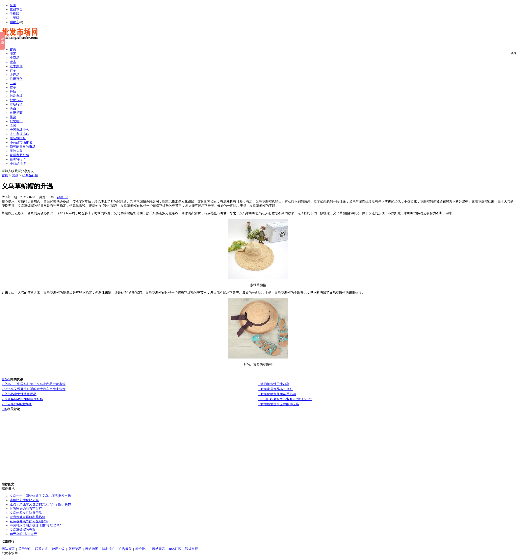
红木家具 (16, 66)
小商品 (14, 57)
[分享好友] (26, 171)
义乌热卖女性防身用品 (26, 512)
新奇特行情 (18, 159)
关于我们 (24, 549)
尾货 (13, 117)
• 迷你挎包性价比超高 (273, 384)
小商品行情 (18, 163)
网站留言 (158, 549)
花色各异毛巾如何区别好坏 (29, 521)
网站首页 (8, 549)
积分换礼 (141, 549)
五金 (13, 83)
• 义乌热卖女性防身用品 (19, 394)
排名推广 (108, 549)
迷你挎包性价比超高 (24, 500)
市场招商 (16, 112)
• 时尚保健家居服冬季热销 (277, 394)
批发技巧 (16, 100)
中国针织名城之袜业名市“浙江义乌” (35, 525)
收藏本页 (16, 9)
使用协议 (58, 549)
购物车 (14, 22)
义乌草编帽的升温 (22, 529)
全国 (13, 125)
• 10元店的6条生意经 (17, 404)
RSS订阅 (175, 549)
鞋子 (13, 70)
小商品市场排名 (21, 142)
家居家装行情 (19, 155)
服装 (13, 53)
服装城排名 (18, 138)
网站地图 (91, 549)
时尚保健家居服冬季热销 (27, 517)
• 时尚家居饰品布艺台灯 (275, 389)
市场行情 (16, 104)
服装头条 (16, 151)
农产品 (14, 74)
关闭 (513, 53)
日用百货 (16, 79)
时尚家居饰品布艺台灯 (26, 508)
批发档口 (16, 121)
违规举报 (191, 549)
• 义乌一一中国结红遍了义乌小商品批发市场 (34, 384)
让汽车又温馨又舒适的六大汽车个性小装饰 (40, 504)
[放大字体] (3, 196)
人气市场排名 (19, 134)
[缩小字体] (8, 196)
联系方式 (41, 549)
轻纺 (13, 91)
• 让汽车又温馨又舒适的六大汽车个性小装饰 (34, 389)
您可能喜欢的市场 (22, 146)
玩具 (13, 62)
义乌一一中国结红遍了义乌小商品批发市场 (40, 496)
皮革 (13, 87)
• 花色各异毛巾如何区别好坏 (22, 399)
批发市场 (16, 96)
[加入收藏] (10, 171)
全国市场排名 (19, 129)
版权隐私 (75, 549)
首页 (13, 49)
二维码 (14, 18)
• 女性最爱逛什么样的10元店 (278, 404)
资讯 (15, 175)
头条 (13, 108)
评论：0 (62, 197)
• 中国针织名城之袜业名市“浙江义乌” (285, 399)
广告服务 (125, 549)
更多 (6, 379)
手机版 (14, 13)
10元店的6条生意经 (23, 534)
